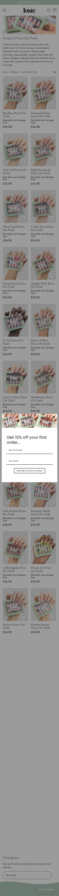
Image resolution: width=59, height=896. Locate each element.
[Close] (53, 417)
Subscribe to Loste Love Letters (30, 470)
